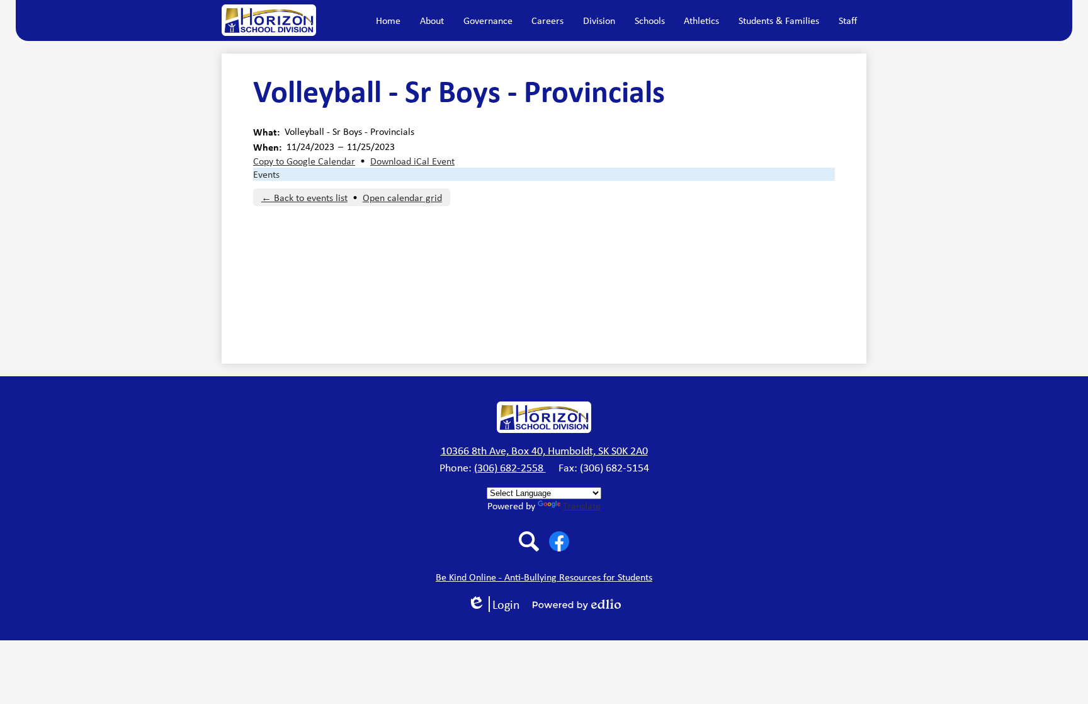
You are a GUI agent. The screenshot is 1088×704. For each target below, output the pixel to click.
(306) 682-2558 (510, 467)
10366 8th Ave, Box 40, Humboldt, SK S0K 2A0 (544, 450)
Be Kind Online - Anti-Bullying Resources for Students (544, 577)
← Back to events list (304, 197)
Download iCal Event (412, 161)
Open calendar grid (402, 197)
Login (498, 604)
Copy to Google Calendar (304, 161)
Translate (582, 505)
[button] (432, 20)
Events (266, 174)
